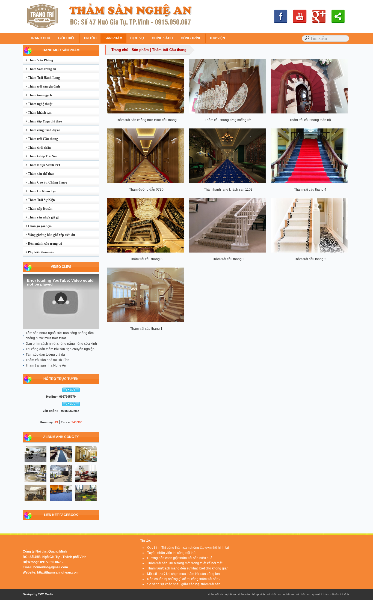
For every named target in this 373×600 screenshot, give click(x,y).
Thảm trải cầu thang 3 (146, 259)
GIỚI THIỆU (67, 38)
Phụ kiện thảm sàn (38, 252)
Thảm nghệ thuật (37, 104)
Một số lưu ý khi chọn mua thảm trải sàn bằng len (183, 574)
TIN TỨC (90, 38)
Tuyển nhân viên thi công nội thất (171, 553)
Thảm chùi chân (37, 147)
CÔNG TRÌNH (191, 38)
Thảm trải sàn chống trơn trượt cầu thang (146, 120)
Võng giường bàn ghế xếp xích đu (49, 235)
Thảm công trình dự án (42, 130)
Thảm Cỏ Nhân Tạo (39, 191)
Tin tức (145, 540)
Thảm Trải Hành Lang (41, 78)
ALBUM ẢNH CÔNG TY (61, 437)
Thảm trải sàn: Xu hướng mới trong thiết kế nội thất (184, 563)
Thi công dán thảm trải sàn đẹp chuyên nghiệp (60, 349)
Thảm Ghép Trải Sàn (40, 156)
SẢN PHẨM (113, 38)
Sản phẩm (140, 50)
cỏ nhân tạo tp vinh (308, 594)
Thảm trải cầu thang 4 (310, 189)
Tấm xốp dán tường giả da (45, 354)
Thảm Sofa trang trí (39, 69)
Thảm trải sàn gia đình (41, 86)
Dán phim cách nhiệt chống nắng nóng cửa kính (61, 344)
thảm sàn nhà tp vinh (251, 594)
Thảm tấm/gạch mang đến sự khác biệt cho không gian (188, 568)
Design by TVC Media (38, 594)
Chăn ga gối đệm (37, 226)
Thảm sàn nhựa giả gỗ (41, 217)
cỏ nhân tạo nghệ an (280, 594)
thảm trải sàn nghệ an (222, 594)
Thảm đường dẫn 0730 (146, 189)
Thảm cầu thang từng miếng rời (228, 120)
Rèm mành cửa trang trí (42, 243)
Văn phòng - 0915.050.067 (61, 410)
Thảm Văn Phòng (38, 60)
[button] (61, 298)
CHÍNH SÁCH (162, 38)
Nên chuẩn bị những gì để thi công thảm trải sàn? (183, 579)
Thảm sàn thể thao (38, 174)
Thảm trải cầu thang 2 (228, 259)
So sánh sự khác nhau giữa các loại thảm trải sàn (183, 584)
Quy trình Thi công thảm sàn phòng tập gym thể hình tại (188, 548)
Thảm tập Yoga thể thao (42, 121)
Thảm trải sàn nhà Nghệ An (46, 365)
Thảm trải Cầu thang (40, 139)
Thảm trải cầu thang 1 (146, 329)
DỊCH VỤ (137, 38)
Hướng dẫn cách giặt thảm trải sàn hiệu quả (179, 558)
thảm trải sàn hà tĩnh (336, 594)
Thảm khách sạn (37, 113)
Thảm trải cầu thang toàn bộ (310, 120)
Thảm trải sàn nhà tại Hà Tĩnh (47, 360)
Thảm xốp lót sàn (37, 209)
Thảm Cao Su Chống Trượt (45, 182)
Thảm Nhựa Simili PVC (42, 165)
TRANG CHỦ (40, 38)
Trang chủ (119, 50)
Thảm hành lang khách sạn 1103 (228, 189)
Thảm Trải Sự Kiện (39, 200)
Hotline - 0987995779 (61, 396)
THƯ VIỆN (217, 38)
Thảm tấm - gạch (37, 95)
